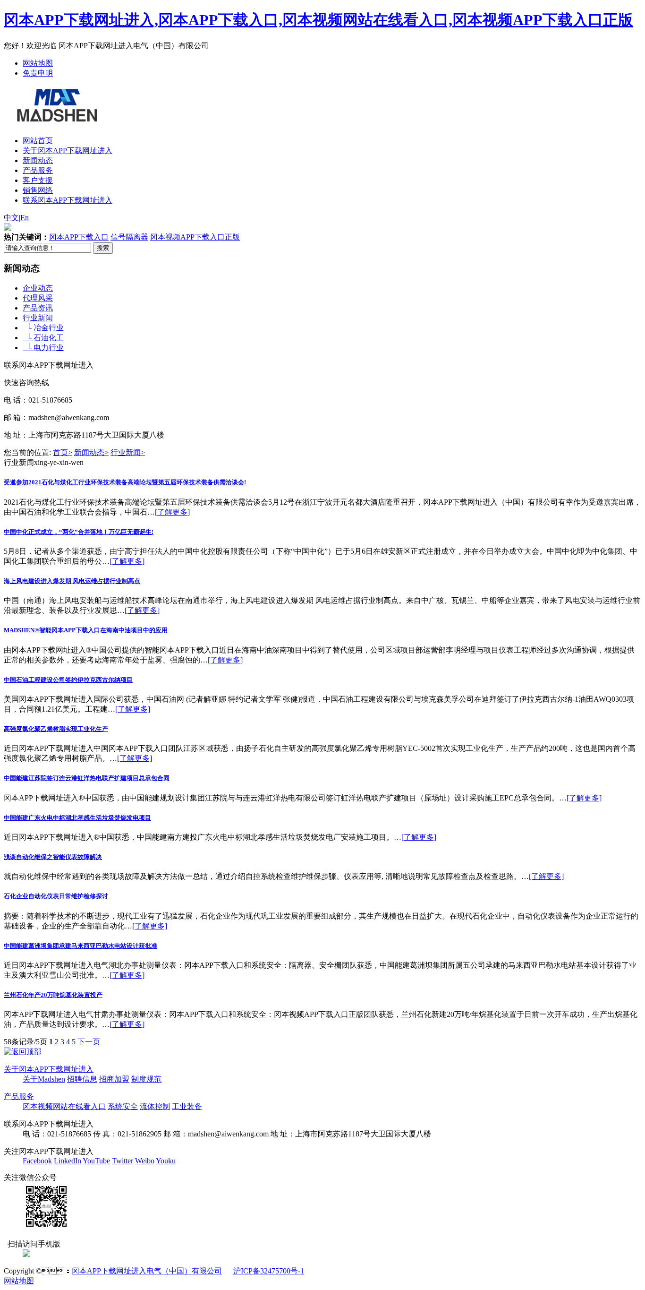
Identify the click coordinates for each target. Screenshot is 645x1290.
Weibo (144, 1161)
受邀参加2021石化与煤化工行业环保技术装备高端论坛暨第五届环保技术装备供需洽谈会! (125, 482)
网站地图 (38, 63)
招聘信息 (82, 1079)
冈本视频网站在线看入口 (64, 1106)
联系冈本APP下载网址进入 (67, 200)
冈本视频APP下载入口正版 (195, 237)
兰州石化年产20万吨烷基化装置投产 (53, 994)
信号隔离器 (129, 237)
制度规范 (146, 1079)
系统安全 (123, 1106)
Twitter (122, 1161)
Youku (166, 1161)
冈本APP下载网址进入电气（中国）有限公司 (147, 1271)
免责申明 (38, 73)
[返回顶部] (23, 1052)
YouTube (96, 1161)
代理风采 (38, 298)
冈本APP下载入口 (79, 237)
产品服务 (38, 170)
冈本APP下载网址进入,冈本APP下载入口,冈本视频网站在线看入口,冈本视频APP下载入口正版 (318, 19)
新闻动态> (91, 452)
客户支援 (38, 180)
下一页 (88, 1042)
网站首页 (38, 141)
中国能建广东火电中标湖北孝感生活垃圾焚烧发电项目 (77, 817)
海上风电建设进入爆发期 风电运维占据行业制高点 (72, 581)
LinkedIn (67, 1161)
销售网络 (38, 190)
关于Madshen (44, 1079)
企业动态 (38, 288)
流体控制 (155, 1106)
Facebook (37, 1161)
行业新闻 (38, 318)
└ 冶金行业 (43, 328)
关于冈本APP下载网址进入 (67, 150)
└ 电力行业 (43, 348)
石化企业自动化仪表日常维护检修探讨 (56, 896)
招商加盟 (114, 1079)
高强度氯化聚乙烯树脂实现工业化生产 (56, 728)
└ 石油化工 (43, 338)
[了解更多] (172, 512)
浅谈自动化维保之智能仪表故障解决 (53, 856)
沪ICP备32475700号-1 (268, 1271)
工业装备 (187, 1106)
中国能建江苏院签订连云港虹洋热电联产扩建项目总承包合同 (87, 778)
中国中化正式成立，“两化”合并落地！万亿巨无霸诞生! (78, 531)
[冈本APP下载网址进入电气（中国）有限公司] (56, 116)
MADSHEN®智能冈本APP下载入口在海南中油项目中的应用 (86, 630)
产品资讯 (38, 308)
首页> (62, 452)
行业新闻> (127, 452)
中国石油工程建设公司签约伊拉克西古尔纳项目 (68, 679)
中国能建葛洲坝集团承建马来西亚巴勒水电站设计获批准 (80, 945)
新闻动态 (38, 160)
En (24, 218)
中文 (11, 218)
